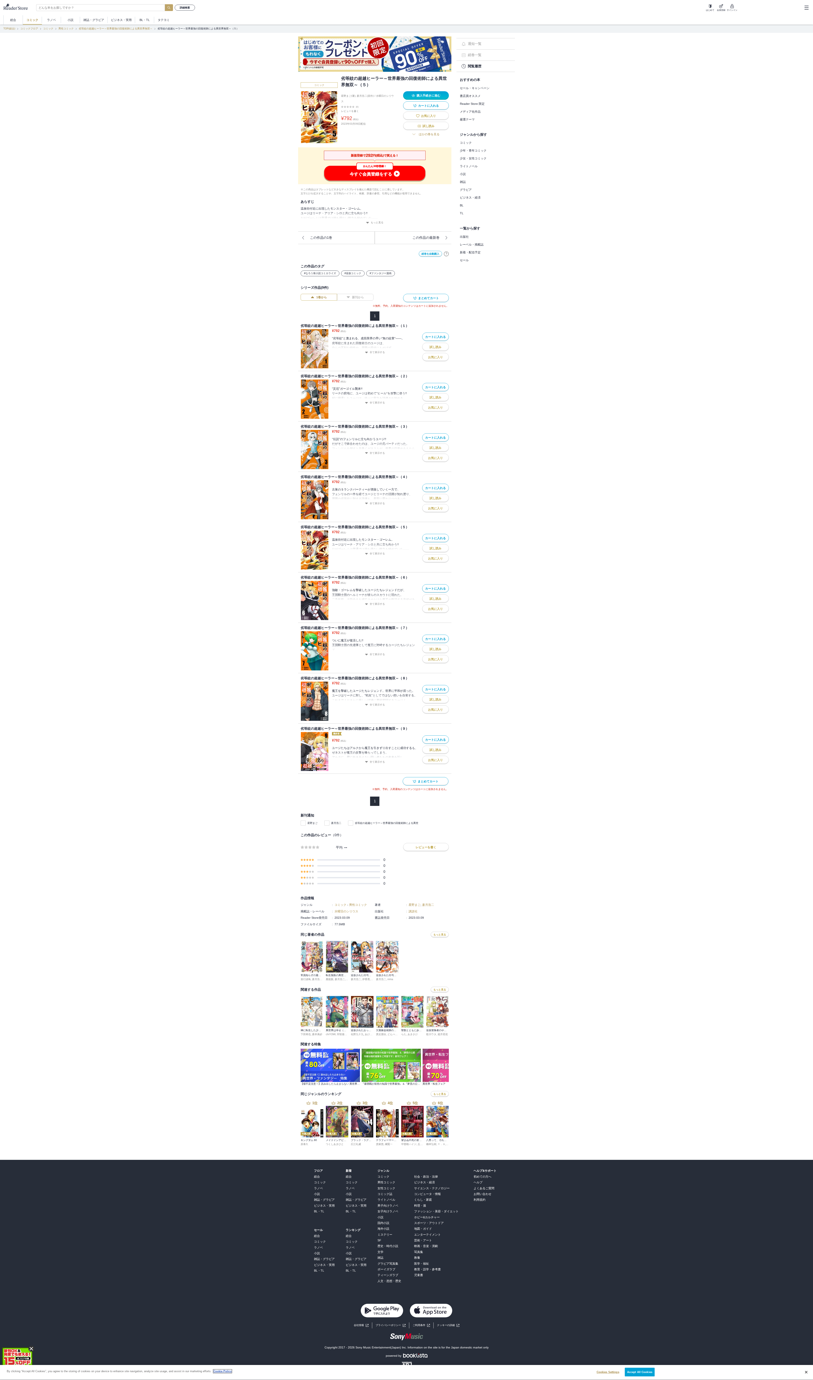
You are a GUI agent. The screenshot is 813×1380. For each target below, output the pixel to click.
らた (403, 1034)
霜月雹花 (443, 1034)
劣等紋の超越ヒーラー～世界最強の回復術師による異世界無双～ (115, 28)
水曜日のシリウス (346, 911)
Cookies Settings (608, 1372)
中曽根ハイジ (408, 1144)
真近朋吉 (381, 1034)
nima (390, 979)
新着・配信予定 (470, 252)
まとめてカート (428, 298)
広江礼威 (356, 1144)
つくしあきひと (335, 1144)
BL (461, 205)
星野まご (312, 823)
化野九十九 (357, 1034)
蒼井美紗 (317, 1034)
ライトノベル (469, 166)
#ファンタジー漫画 (380, 273)
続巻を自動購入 (430, 253)
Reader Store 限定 (472, 103)
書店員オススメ (470, 96)
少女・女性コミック (473, 158)
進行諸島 (306, 979)
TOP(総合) (9, 28)
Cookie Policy (222, 1371)
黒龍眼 (329, 979)
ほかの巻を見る (429, 134)
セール (464, 260)
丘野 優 (422, 1144)
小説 (463, 174)
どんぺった (393, 1034)
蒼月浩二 (336, 823)
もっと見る (377, 222)
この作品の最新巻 (426, 237)
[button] (448, 1325)
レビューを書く (350, 111)
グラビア (466, 189)
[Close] (806, 1372)
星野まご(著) (348, 95)
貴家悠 (380, 1144)
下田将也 (306, 1034)
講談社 (413, 911)
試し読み (428, 126)
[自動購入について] (446, 253)
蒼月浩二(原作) (365, 95)
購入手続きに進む (428, 95)
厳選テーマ (467, 119)
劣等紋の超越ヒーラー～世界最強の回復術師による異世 (386, 823)
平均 (339, 847)
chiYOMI (331, 1034)
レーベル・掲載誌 (472, 244)
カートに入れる (428, 105)
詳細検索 (185, 7)
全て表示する (377, 352)
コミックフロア (29, 28)
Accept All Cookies (639, 1372)
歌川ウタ (431, 1034)
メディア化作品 (470, 111)
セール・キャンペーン (474, 88)
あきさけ (413, 1034)
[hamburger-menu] (806, 7)
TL (461, 213)
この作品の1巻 (321, 237)
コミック (48, 28)
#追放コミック (352, 273)
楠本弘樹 (431, 1144)
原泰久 (304, 1144)
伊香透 (366, 979)
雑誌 (463, 182)
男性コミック (66, 28)
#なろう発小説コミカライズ (320, 273)
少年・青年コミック (473, 150)
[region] (406, 1372)
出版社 (464, 236)
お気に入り (428, 115)
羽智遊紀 (342, 1034)
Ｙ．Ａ (441, 1144)
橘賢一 (389, 1144)
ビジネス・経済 (470, 197)
